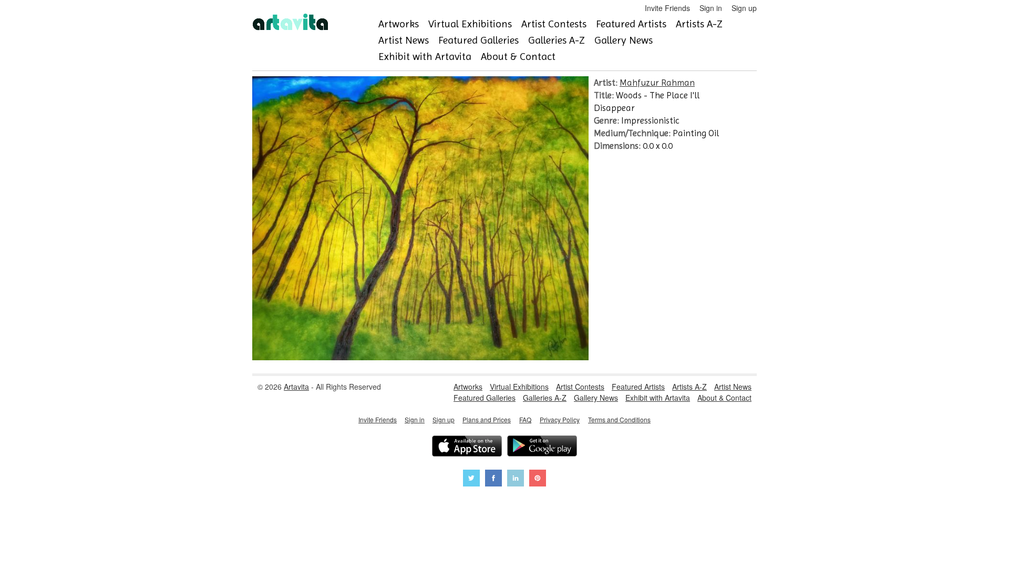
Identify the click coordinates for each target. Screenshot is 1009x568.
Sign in (710, 8)
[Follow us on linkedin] (515, 479)
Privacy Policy (560, 419)
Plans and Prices (486, 419)
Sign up (744, 8)
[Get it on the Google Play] (542, 447)
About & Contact (518, 56)
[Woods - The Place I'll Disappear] (420, 357)
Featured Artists (631, 24)
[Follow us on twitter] (471, 479)
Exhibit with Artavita (424, 56)
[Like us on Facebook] (493, 479)
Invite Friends (667, 8)
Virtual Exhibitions (470, 24)
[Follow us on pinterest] (537, 479)
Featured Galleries (478, 40)
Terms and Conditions (619, 419)
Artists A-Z (699, 24)
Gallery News (623, 40)
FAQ (525, 419)
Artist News (403, 40)
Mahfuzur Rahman (657, 82)
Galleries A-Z (556, 40)
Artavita (296, 386)
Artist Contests (553, 24)
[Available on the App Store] (467, 447)
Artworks (398, 24)
